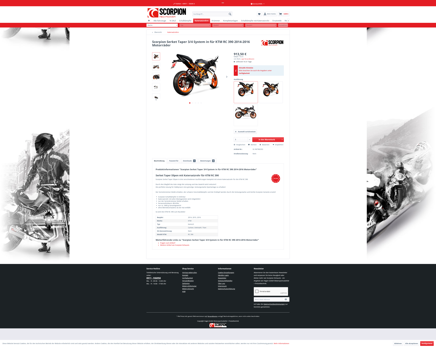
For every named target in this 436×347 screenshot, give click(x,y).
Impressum (222, 286)
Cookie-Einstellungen (226, 272)
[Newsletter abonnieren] (285, 299)
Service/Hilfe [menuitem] (257, 4)
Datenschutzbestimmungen (274, 304)
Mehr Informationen (281, 343)
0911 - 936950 (153, 278)
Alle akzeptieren (411, 343)
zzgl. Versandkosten (247, 59)
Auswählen (283, 25)
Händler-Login (223, 275)
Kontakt (185, 275)
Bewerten (266, 145)
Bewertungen (207, 161)
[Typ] (195, 25)
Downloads (189, 161)
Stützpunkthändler (225, 281)
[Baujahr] (261, 25)
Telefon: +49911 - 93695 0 (185, 4)
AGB (183, 291)
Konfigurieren (427, 343)
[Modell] (228, 25)
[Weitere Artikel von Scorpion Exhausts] (272, 44)
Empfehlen (279, 145)
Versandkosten (188, 281)
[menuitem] (212, 14)
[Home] (148, 21)
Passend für (173, 161)
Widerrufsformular (189, 286)
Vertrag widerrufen (189, 272)
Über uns (221, 283)
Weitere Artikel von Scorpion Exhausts (174, 245)
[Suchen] (230, 14)
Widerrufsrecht (188, 289)
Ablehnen (398, 343)
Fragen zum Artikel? (167, 243)
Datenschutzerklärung (226, 289)
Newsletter (222, 278)
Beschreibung (159, 161)
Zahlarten (186, 283)
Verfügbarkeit (244, 73)
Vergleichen (240, 145)
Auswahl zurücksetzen (247, 132)
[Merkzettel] (259, 14)
